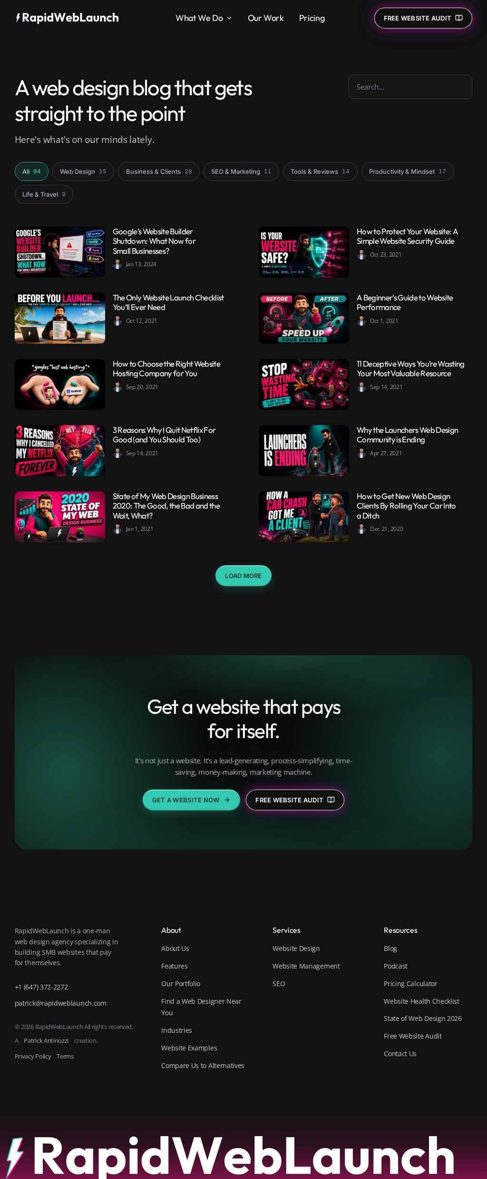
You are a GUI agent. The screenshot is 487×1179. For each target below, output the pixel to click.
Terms (65, 1056)
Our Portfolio (180, 983)
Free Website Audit (289, 800)
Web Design (83, 171)
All (31, 171)
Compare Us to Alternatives (202, 1065)
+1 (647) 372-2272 (41, 986)
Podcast (396, 965)
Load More (243, 576)
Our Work (266, 17)
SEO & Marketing (241, 171)
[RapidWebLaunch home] (70, 18)
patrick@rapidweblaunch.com (61, 1003)
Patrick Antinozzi (46, 1040)
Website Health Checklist (421, 1001)
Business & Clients (159, 171)
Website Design (296, 948)
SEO (279, 983)
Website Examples (189, 1047)
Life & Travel (44, 194)
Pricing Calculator (410, 983)
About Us (175, 948)
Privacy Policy (33, 1056)
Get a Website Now (185, 800)
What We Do (199, 17)
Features (174, 965)
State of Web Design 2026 (423, 1018)
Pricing (311, 17)
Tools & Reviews (320, 171)
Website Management (306, 965)
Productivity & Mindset (407, 171)
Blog (390, 948)
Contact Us (400, 1053)
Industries (176, 1030)
